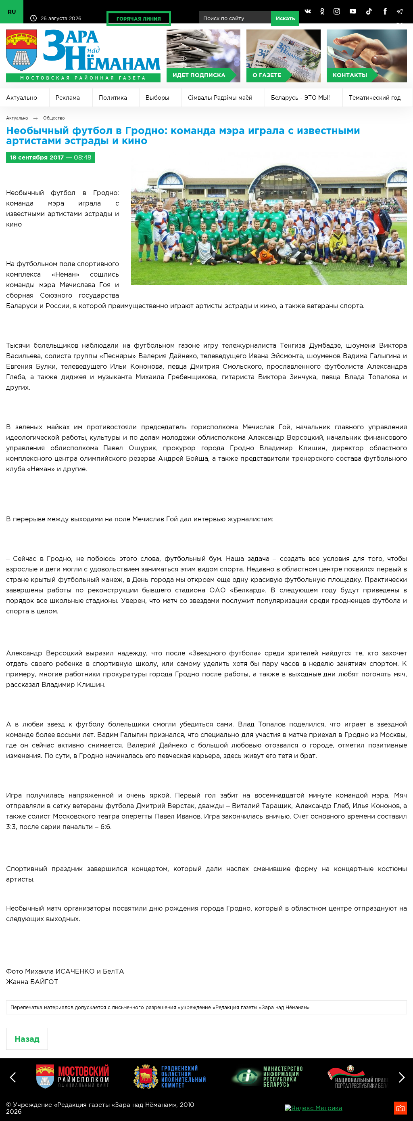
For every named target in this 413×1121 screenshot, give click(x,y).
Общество (54, 118)
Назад (27, 1038)
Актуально (21, 97)
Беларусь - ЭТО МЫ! (300, 97)
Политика (113, 97)
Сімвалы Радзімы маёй (220, 97)
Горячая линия (139, 18)
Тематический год (374, 97)
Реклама (68, 97)
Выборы (157, 97)
